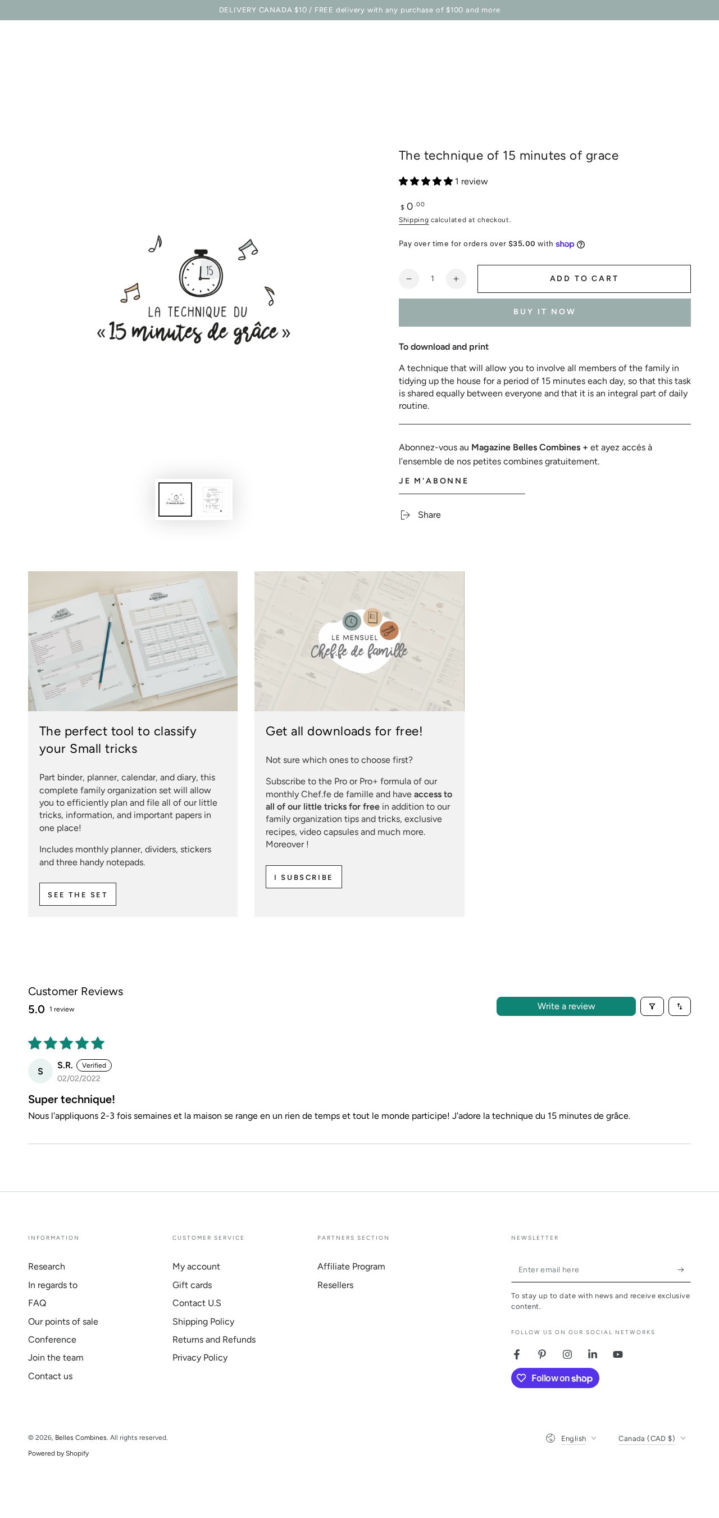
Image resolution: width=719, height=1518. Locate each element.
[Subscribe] (684, 1269)
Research (46, 1266)
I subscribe (304, 877)
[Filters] (652, 1006)
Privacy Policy (199, 1357)
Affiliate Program (351, 1266)
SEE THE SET (78, 895)
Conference (52, 1339)
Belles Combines (81, 1438)
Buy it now (544, 312)
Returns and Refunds (214, 1339)
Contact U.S (196, 1303)
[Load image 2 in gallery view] (212, 499)
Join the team (56, 1357)
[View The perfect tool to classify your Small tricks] (133, 641)
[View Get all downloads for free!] (359, 641)
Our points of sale (63, 1321)
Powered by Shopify (58, 1453)
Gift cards (192, 1285)
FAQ (37, 1303)
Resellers (335, 1285)
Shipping (414, 220)
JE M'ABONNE (434, 481)
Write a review (566, 1006)
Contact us (50, 1376)
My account (196, 1266)
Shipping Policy (203, 1321)
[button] (427, 181)
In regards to (53, 1285)
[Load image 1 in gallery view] (175, 499)
